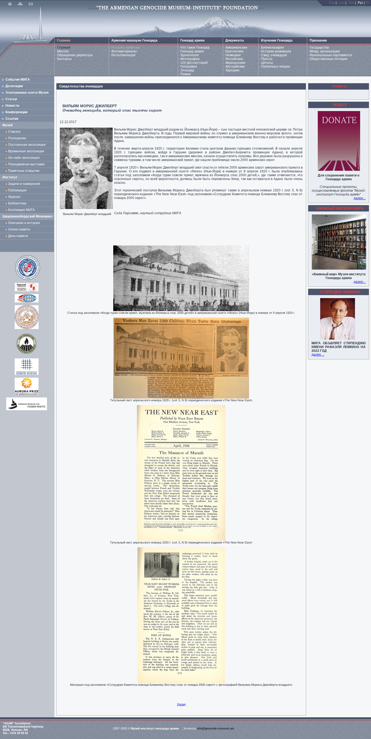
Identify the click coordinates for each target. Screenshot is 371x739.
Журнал (15, 197)
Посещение (17, 138)
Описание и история (24, 223)
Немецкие (233, 55)
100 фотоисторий (194, 63)
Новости (12, 106)
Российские (234, 59)
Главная (63, 47)
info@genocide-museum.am (215, 728)
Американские (236, 47)
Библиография (272, 47)
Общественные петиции (328, 59)
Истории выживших (276, 51)
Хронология (189, 55)
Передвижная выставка (27, 164)
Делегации (14, 86)
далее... (360, 198)
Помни (185, 74)
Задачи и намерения (24, 184)
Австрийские (235, 66)
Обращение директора (75, 55)
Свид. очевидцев (274, 55)
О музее (14, 132)
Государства (319, 47)
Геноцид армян (192, 51)
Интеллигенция (123, 55)
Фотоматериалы (124, 51)
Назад (181, 704)
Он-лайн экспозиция (24, 158)
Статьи (11, 99)
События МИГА (17, 79)
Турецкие (232, 70)
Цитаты (267, 63)
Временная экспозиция (26, 151)
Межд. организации (325, 51)
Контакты (64, 59)
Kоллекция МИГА (21, 210)
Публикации (17, 190)
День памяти (18, 236)
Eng (332, 3)
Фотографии (190, 59)
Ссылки (11, 119)
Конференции (16, 112)
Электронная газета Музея (27, 92)
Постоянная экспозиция (27, 145)
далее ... (318, 354)
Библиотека (17, 203)
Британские (234, 51)
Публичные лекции (275, 66)
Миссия (63, 51)
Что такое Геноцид (194, 47)
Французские (235, 63)
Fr (367, 3)
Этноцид (187, 70)
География (188, 66)
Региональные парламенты (331, 55)
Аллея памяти (19, 229)
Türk (351, 3)
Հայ (341, 3)
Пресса (266, 59)
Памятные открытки (24, 171)
